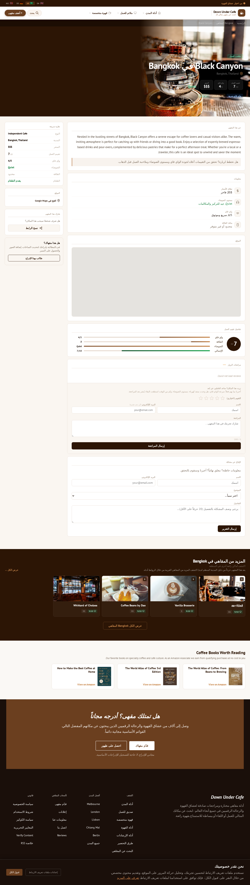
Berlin (96, 835)
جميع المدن (93, 843)
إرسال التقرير (229, 528)
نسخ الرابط (32, 228)
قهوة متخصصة (125, 819)
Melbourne (93, 804)
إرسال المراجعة (156, 445)
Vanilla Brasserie (184, 605)
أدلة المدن (127, 804)
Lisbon (96, 819)
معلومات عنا (60, 819)
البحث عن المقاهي (122, 851)
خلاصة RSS (27, 843)
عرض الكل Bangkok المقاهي (125, 626)
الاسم (238, 404)
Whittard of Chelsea (85, 605)
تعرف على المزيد (128, 878)
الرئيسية (241, 23)
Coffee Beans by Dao (133, 605)
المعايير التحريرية (23, 827)
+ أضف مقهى (15, 13)
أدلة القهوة (127, 827)
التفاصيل (237, 503)
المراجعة (237, 418)
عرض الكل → (11, 569)
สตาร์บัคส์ (237, 606)
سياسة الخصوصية (23, 804)
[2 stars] (217, 398)
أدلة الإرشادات (125, 835)
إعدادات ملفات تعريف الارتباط (43, 872)
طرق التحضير (125, 843)
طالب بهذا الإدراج (34, 258)
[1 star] (222, 398)
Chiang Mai (93, 827)
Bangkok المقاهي (224, 23)
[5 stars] (200, 398)
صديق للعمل (126, 812)
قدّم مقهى (61, 804)
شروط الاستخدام (23, 812)
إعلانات (63, 812)
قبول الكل (14, 872)
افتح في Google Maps (45, 200)
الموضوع (237, 490)
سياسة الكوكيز (24, 819)
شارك (233, 105)
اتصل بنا (62, 827)
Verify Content (24, 835)
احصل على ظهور (111, 745)
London (95, 812)
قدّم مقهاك (142, 745)
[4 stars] (206, 398)
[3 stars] (211, 398)
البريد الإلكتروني (142, 404)
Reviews (62, 835)
